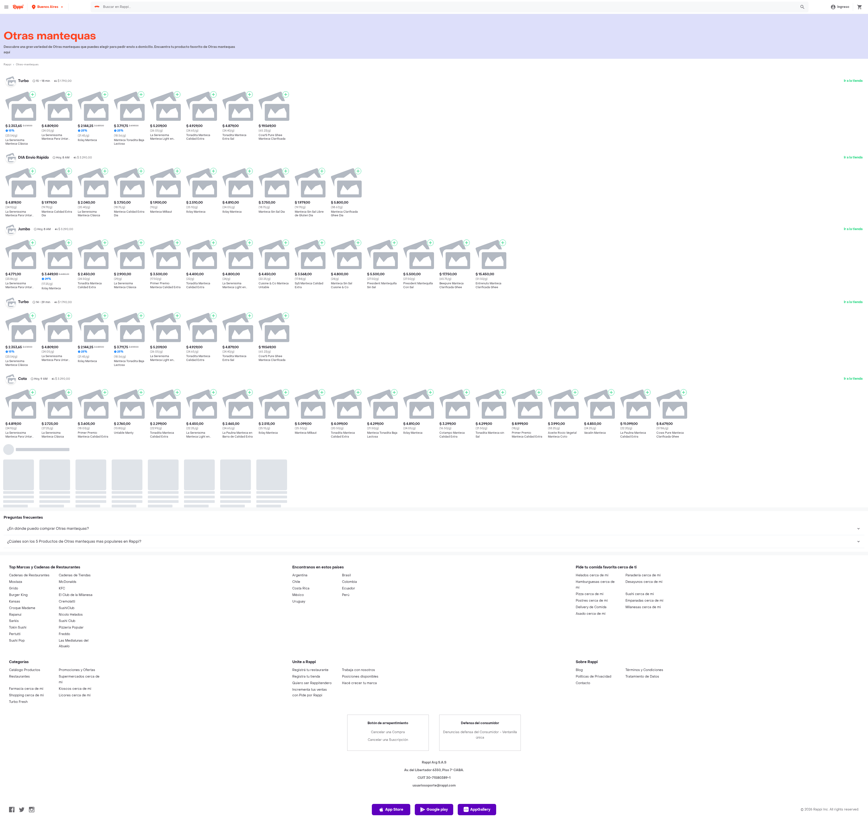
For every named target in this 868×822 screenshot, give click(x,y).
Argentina (299, 506)
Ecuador (348, 520)
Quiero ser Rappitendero (312, 614)
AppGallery (480, 740)
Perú (345, 526)
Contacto (583, 614)
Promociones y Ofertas (77, 601)
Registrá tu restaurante (310, 601)
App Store (394, 740)
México (298, 526)
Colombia (349, 513)
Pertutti (15, 565)
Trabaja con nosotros (358, 601)
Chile (296, 513)
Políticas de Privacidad (593, 608)
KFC (62, 520)
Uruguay (298, 533)
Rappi (7, 64)
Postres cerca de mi (592, 532)
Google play (437, 740)
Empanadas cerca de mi (644, 532)
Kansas (14, 533)
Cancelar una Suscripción (388, 671)
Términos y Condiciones (644, 601)
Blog (579, 601)
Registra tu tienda (306, 608)
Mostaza (15, 513)
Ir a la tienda (853, 81)
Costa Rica (300, 520)
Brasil (346, 506)
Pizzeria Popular (71, 559)
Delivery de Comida (591, 538)
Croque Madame (22, 539)
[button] (48, 6)
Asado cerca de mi (591, 545)
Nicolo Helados (71, 546)
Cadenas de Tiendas (75, 506)
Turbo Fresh (18, 633)
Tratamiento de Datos (642, 608)
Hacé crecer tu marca (359, 614)
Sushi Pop (17, 572)
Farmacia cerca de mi (26, 620)
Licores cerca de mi (75, 626)
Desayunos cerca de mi (644, 513)
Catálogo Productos (24, 601)
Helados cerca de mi (592, 506)
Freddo (64, 565)
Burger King (18, 526)
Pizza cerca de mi (590, 525)
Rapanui (15, 546)
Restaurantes (19, 608)
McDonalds (67, 513)
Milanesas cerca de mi (643, 538)
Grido (13, 520)
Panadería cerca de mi (643, 506)
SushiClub (66, 539)
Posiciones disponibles (360, 608)
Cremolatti (67, 533)
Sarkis (14, 552)
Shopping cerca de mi (26, 626)
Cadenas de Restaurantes (29, 506)
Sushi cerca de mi (639, 525)
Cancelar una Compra (388, 663)
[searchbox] (448, 7)
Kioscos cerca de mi (75, 620)
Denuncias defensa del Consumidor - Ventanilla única (480, 666)
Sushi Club (67, 552)
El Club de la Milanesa (75, 526)
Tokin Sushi (17, 559)
